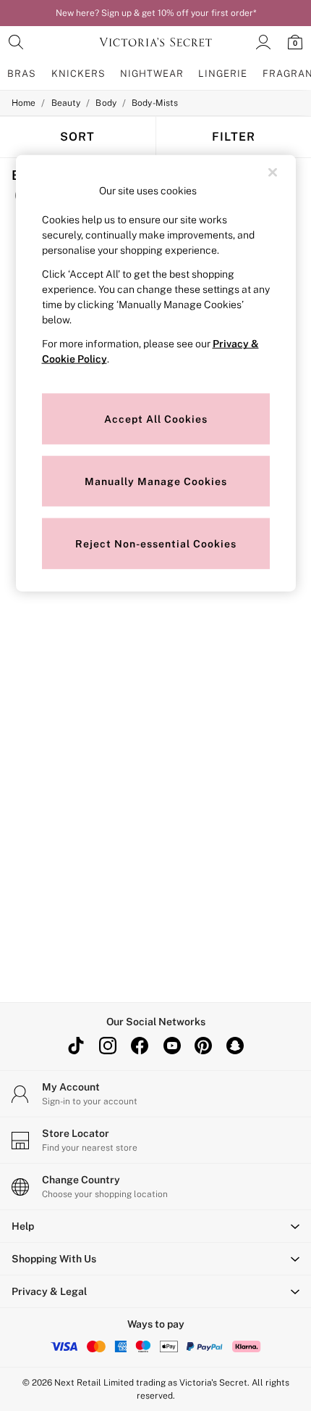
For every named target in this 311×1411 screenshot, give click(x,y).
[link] (16, 42)
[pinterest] (203, 1046)
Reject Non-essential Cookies (156, 543)
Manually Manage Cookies (156, 481)
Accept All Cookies (156, 418)
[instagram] (108, 1046)
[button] (155, 1226)
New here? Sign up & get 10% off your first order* (156, 13)
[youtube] (171, 1046)
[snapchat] (235, 1046)
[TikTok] (76, 1046)
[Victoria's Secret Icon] (155, 42)
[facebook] (140, 1046)
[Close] (273, 173)
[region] (156, 373)
